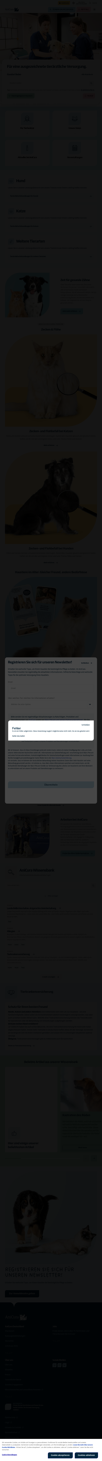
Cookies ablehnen (86, 1455)
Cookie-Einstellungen (9, 1455)
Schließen (86, 725)
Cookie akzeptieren (60, 1455)
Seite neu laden (18, 736)
